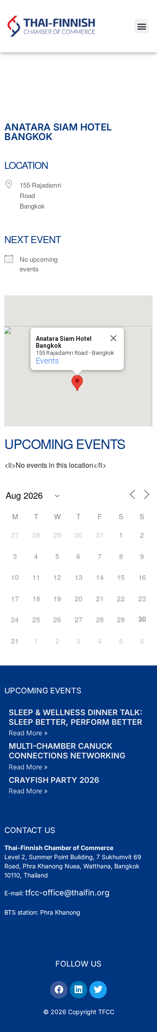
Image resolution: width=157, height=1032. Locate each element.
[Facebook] (59, 989)
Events (47, 360)
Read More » (28, 733)
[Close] (113, 338)
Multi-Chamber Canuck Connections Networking (67, 750)
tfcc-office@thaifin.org (67, 892)
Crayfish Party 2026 (54, 780)
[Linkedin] (78, 989)
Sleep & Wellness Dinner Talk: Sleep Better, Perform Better (76, 717)
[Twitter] (98, 989)
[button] (141, 26)
